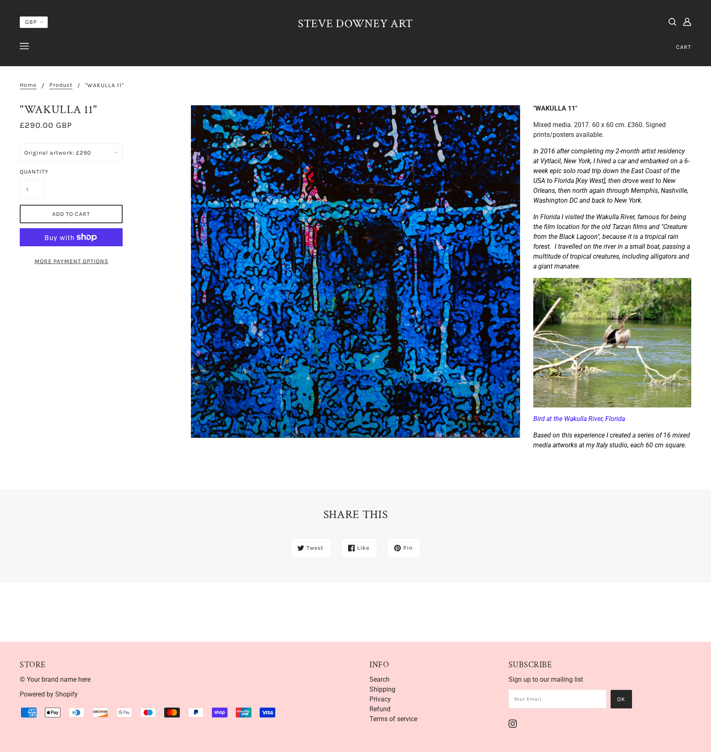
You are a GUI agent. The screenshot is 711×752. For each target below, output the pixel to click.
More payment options (71, 261)
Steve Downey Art (355, 23)
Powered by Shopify (49, 694)
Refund (379, 709)
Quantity (32, 171)
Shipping (382, 689)
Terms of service (393, 719)
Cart (683, 47)
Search (379, 679)
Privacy (380, 699)
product (60, 85)
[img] (672, 21)
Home (28, 85)
